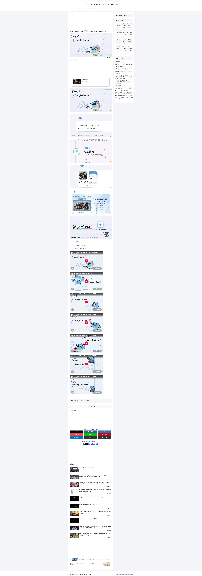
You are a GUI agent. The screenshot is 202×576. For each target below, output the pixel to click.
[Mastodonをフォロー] (89, 444)
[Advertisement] (91, 21)
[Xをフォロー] (87, 444)
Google (75, 410)
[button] (90, 437)
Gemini (72, 410)
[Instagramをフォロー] (94, 444)
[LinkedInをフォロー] (97, 444)
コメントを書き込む (90, 406)
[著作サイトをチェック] (84, 444)
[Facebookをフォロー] (92, 444)
